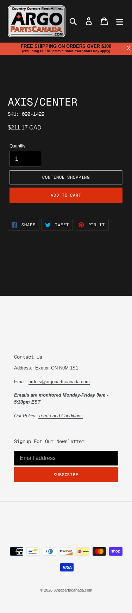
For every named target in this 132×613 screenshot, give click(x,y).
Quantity (17, 146)
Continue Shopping (66, 177)
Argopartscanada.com (73, 590)
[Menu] (119, 21)
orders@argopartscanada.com (59, 381)
